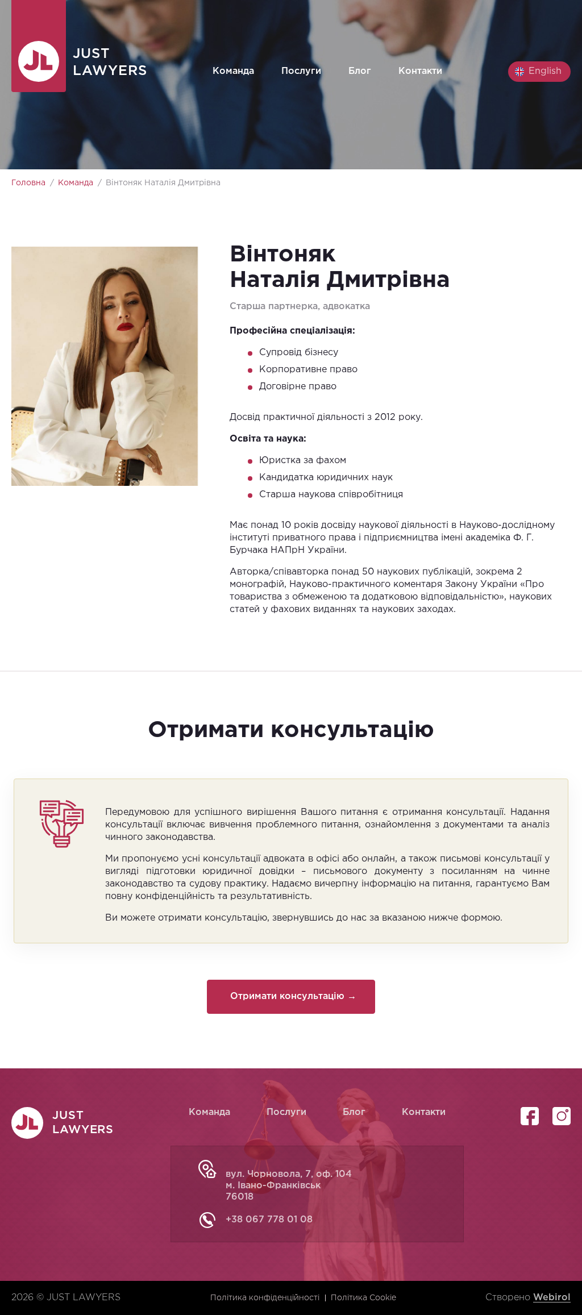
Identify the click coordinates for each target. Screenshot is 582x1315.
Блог (359, 71)
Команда (233, 71)
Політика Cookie (363, 1298)
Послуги (301, 71)
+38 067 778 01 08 (269, 1220)
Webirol (552, 1297)
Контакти (420, 71)
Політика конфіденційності (264, 1298)
